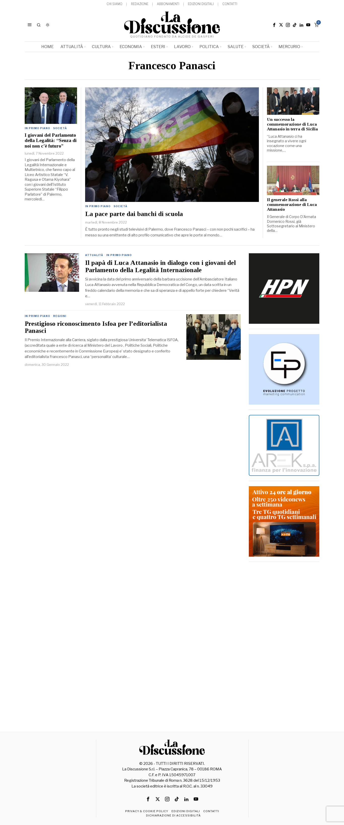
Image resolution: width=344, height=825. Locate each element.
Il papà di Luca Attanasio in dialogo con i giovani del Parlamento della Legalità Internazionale (160, 266)
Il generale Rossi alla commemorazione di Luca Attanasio (292, 205)
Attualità (94, 255)
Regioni (59, 315)
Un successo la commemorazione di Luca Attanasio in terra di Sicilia (292, 124)
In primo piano (98, 206)
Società (120, 206)
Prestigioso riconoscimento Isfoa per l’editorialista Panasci (96, 327)
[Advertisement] (284, 642)
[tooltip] (274, 25)
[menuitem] (114, 4)
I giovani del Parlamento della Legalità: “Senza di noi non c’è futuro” (51, 140)
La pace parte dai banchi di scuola (134, 214)
